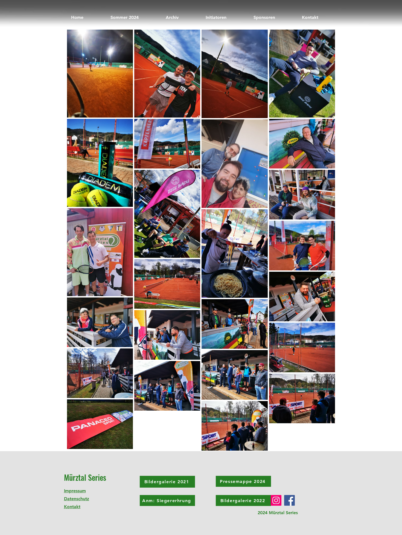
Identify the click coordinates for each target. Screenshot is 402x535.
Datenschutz (76, 498)
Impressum (75, 490)
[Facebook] (289, 500)
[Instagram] (276, 500)
